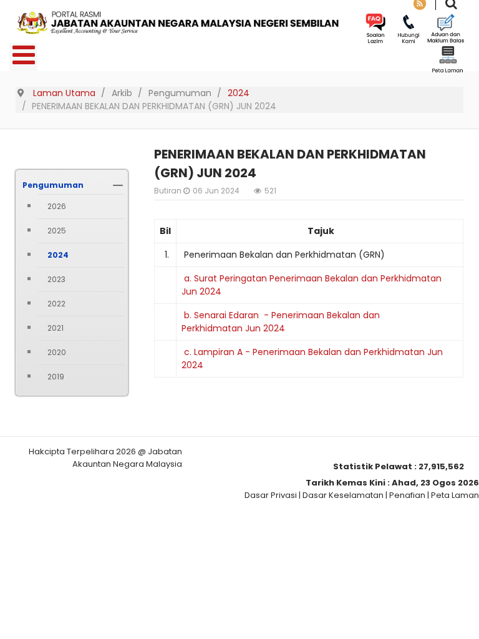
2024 (58, 255)
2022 (56, 303)
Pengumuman (53, 185)
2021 (55, 328)
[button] (118, 185)
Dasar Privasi (270, 495)
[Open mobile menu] (23, 57)
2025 (56, 230)
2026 (56, 206)
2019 (55, 376)
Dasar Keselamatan (343, 495)
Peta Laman (455, 495)
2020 (56, 352)
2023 (56, 279)
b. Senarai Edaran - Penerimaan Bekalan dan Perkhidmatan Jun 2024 (280, 321)
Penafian (407, 495)
